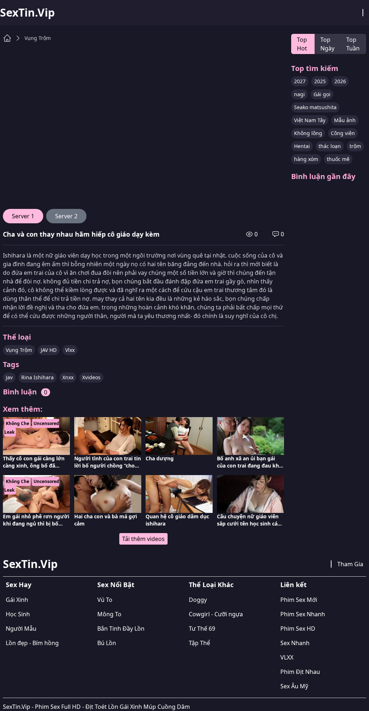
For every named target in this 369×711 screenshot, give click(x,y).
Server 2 (66, 216)
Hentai (302, 146)
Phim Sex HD (297, 628)
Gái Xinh (17, 600)
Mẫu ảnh (345, 120)
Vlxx (70, 349)
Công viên (343, 133)
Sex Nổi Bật (115, 584)
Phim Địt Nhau (300, 672)
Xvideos (91, 377)
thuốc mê (338, 159)
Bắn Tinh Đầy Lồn (121, 628)
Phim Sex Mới (298, 600)
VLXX (286, 657)
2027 (300, 81)
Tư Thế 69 (202, 628)
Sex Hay (18, 584)
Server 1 (23, 216)
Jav (9, 377)
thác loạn (330, 146)
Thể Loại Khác (211, 584)
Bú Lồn (106, 643)
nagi (299, 94)
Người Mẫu (21, 628)
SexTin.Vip (27, 12)
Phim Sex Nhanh (302, 614)
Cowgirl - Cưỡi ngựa (216, 614)
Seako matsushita (315, 107)
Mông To (109, 614)
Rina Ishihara (37, 377)
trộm (355, 146)
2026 (340, 81)
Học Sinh (18, 614)
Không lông (308, 133)
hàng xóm (306, 159)
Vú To (104, 600)
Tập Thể (199, 643)
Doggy (198, 600)
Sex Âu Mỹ (294, 686)
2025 (320, 81)
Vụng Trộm (38, 38)
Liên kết (293, 584)
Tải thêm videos (143, 539)
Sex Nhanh (295, 643)
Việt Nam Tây (309, 120)
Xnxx (68, 377)
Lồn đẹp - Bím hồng (32, 643)
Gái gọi (322, 94)
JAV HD (49, 349)
